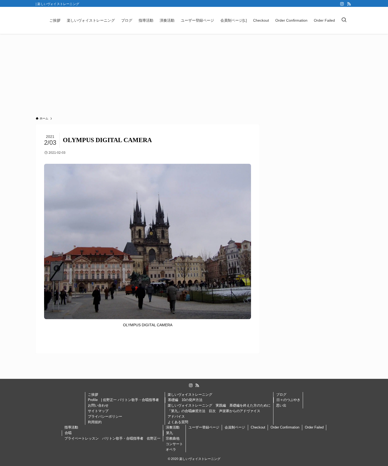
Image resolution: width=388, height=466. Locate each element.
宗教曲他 (172, 438)
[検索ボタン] (344, 20)
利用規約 (95, 422)
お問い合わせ (98, 405)
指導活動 (71, 427)
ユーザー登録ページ (203, 427)
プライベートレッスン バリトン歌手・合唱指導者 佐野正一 (112, 438)
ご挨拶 (93, 395)
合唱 (68, 433)
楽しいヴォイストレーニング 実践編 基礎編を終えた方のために (219, 405)
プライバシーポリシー (107, 416)
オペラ (171, 449)
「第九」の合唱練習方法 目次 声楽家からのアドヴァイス (214, 411)
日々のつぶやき (288, 400)
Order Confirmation (285, 427)
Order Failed (314, 427)
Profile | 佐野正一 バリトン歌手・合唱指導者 (125, 400)
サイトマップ (98, 411)
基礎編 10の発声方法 (185, 400)
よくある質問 (178, 422)
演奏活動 (172, 427)
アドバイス (176, 416)
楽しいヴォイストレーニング (190, 395)
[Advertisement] (194, 73)
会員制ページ (235, 427)
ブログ (281, 395)
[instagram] (342, 4)
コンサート (174, 444)
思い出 (281, 405)
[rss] (349, 4)
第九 (169, 433)
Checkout (258, 427)
